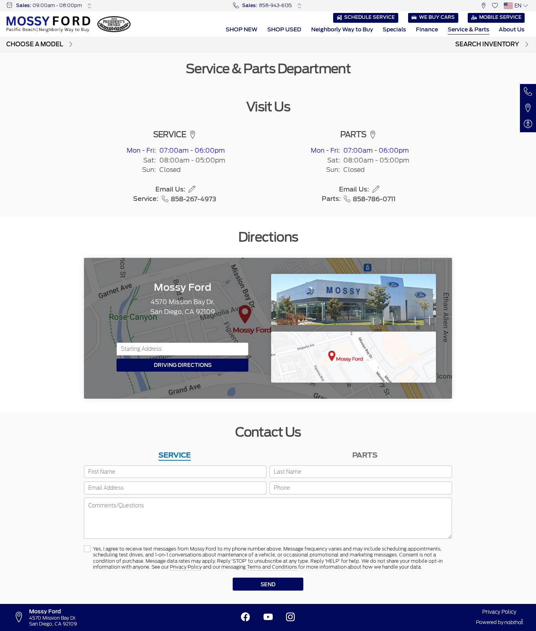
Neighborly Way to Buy (342, 29)
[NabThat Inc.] (514, 622)
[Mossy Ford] (48, 24)
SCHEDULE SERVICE (369, 17)
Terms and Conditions (272, 567)
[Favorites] (495, 5)
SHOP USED (284, 29)
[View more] (89, 5)
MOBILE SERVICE (500, 17)
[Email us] (192, 189)
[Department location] (192, 135)
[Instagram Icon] (290, 617)
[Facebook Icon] (245, 617)
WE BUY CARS (437, 17)
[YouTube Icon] (268, 617)
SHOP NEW (241, 29)
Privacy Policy (186, 567)
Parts (364, 455)
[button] (483, 5)
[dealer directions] (21, 617)
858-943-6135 (275, 5)
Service (175, 455)
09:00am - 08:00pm (57, 5)
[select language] (525, 5)
